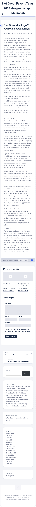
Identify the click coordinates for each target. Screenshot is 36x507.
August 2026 (10, 433)
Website (7, 322)
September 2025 (11, 457)
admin (16, 260)
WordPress (17, 499)
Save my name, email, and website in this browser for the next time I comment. (18, 330)
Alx (28, 499)
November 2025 (11, 453)
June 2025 (9, 464)
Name (7, 316)
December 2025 (11, 451)
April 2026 (9, 442)
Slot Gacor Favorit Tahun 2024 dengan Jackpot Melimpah (18, 8)
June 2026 (9, 438)
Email (21, 316)
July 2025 (9, 461)
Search (8, 370)
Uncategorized (23, 260)
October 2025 (10, 455)
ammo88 (14, 54)
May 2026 (9, 440)
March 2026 (9, 444)
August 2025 (10, 459)
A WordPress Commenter (14, 418)
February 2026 (10, 446)
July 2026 (9, 435)
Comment (8, 303)
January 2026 (10, 448)
